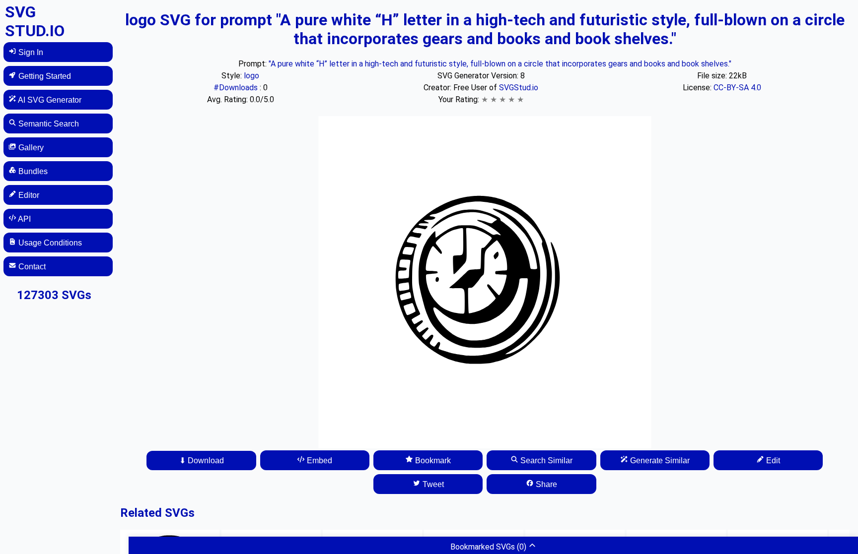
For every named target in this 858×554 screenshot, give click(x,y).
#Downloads (237, 87)
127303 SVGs (54, 295)
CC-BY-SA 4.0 (737, 87)
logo (251, 75)
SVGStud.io (518, 87)
